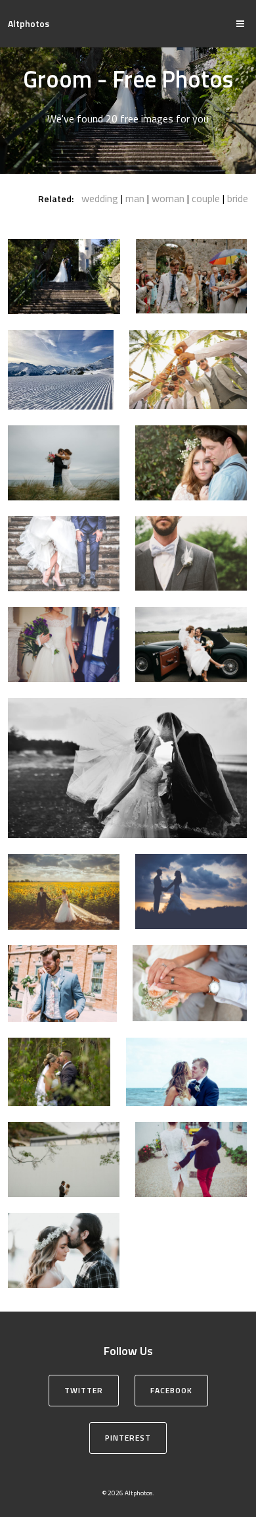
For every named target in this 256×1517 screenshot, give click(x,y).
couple (206, 198)
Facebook (171, 1390)
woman (168, 198)
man (134, 198)
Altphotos (28, 23)
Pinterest (128, 1437)
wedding (99, 198)
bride (237, 198)
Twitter (83, 1390)
